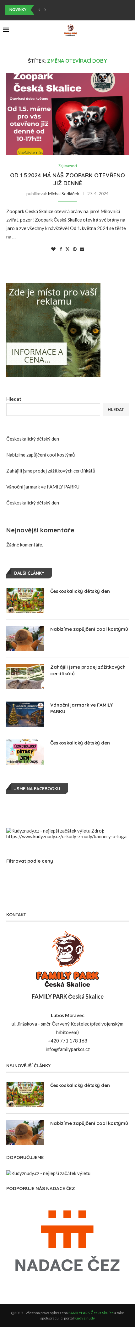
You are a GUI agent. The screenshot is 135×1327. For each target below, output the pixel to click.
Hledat (13, 399)
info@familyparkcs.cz (68, 1049)
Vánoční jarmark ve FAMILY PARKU (42, 486)
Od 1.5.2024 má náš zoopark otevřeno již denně (67, 179)
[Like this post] (53, 249)
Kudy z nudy (84, 1318)
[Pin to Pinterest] (75, 249)
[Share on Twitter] (67, 249)
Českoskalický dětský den (32, 438)
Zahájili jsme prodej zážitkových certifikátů (50, 470)
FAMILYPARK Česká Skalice (91, 1312)
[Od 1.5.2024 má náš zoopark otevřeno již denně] (67, 114)
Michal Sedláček (63, 193)
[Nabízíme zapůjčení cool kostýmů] (25, 638)
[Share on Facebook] (61, 249)
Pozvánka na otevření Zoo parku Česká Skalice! (54, 9)
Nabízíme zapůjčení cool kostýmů (40, 454)
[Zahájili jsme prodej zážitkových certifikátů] (25, 676)
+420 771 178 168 (67, 1040)
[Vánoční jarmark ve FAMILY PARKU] (25, 714)
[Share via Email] (82, 249)
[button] (39, 10)
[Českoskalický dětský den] (25, 600)
